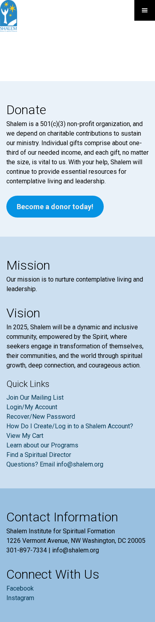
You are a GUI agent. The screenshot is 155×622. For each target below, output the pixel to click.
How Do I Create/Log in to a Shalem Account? (69, 426)
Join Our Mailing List (35, 397)
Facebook (20, 588)
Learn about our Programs (42, 445)
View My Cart (24, 435)
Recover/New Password (40, 416)
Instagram (20, 598)
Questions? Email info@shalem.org (54, 464)
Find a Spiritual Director (38, 455)
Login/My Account (31, 407)
